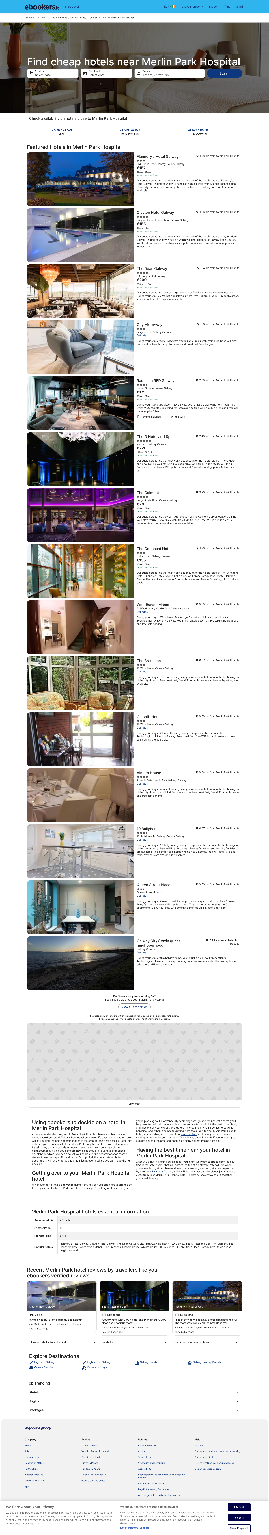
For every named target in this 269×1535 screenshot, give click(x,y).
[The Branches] (134, 683)
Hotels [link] (43, 17)
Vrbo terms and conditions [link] (151, 1463)
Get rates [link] (142, 335)
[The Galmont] (134, 515)
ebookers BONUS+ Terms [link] (151, 1483)
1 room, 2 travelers (156, 75)
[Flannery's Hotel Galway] (134, 179)
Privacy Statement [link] (147, 1445)
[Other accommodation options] (205, 1342)
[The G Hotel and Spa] (134, 459)
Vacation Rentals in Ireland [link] (95, 1451)
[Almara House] (134, 795)
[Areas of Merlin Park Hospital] (63, 1342)
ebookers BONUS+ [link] (34, 1480)
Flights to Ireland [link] (89, 1463)
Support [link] (199, 1445)
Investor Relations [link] (34, 1474)
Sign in (240, 6)
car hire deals (189, 1134)
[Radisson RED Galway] (134, 403)
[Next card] (240, 131)
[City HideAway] (134, 347)
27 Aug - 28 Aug (62, 129)
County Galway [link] (78, 17)
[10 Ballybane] (134, 851)
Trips (227, 6)
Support (213, 6)
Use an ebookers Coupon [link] (208, 1468)
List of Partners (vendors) (135, 1527)
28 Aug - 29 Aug (130, 129)
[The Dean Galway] (134, 291)
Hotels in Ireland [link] (89, 1445)
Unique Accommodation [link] (93, 1474)
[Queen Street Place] (134, 907)
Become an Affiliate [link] (35, 1463)
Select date (43, 75)
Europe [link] (53, 17)
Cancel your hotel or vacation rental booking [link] (217, 1451)
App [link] (27, 1486)
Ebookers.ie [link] (31, 17)
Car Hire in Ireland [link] (90, 1457)
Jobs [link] (27, 1451)
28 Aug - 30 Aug (198, 129)
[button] (134, 1392)
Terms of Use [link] (145, 1457)
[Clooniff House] (134, 739)
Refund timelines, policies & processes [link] (214, 1463)
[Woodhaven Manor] (134, 627)
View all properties (134, 1007)
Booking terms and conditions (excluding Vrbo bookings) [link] (161, 1476)
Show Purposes (239, 1528)
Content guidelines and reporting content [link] (159, 1495)
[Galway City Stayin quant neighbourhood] (134, 963)
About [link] (28, 1445)
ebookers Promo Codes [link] (93, 1480)
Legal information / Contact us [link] (153, 1489)
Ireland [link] (63, 17)
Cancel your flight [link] (204, 1457)
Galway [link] (94, 17)
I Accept (239, 1507)
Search (224, 73)
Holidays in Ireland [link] (90, 1468)
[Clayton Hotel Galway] (134, 235)
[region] (134, 1518)
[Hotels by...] (134, 1342)
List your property (192, 6)
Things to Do (159, 1171)
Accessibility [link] (144, 1468)
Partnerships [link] (31, 1468)
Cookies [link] (142, 1451)
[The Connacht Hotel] (134, 571)
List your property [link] (34, 1457)
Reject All (239, 1517)
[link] (55, 1363)
